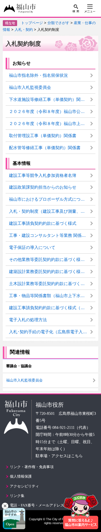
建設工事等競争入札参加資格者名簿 (42, 175)
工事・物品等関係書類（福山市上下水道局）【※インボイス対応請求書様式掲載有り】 (52, 295)
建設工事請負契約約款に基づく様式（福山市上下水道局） (52, 307)
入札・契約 (24, 29)
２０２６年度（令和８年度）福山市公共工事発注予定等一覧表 (52, 111)
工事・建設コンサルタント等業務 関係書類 (49, 235)
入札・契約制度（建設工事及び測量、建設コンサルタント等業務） (52, 211)
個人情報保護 (21, 476)
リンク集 (17, 496)
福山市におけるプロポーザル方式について (49, 199)
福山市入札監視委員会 (30, 87)
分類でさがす (58, 23)
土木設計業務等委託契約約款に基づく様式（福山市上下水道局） (52, 283)
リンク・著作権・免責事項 (32, 467)
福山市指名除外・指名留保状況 (38, 75)
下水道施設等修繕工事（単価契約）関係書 (49, 99)
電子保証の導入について (32, 247)
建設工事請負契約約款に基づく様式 (42, 223)
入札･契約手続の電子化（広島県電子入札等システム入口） (52, 331)
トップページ (32, 23)
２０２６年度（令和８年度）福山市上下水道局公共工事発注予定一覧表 (52, 123)
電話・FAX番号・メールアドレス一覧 (40, 505)
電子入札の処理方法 (28, 319)
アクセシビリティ (24, 486)
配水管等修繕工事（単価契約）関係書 (45, 147)
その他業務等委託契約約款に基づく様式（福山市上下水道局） (52, 259)
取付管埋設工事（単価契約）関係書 (42, 135)
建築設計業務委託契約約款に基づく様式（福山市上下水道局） (52, 271)
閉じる (5, 506)
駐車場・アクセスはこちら (59, 456)
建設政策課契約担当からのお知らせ (42, 187)
